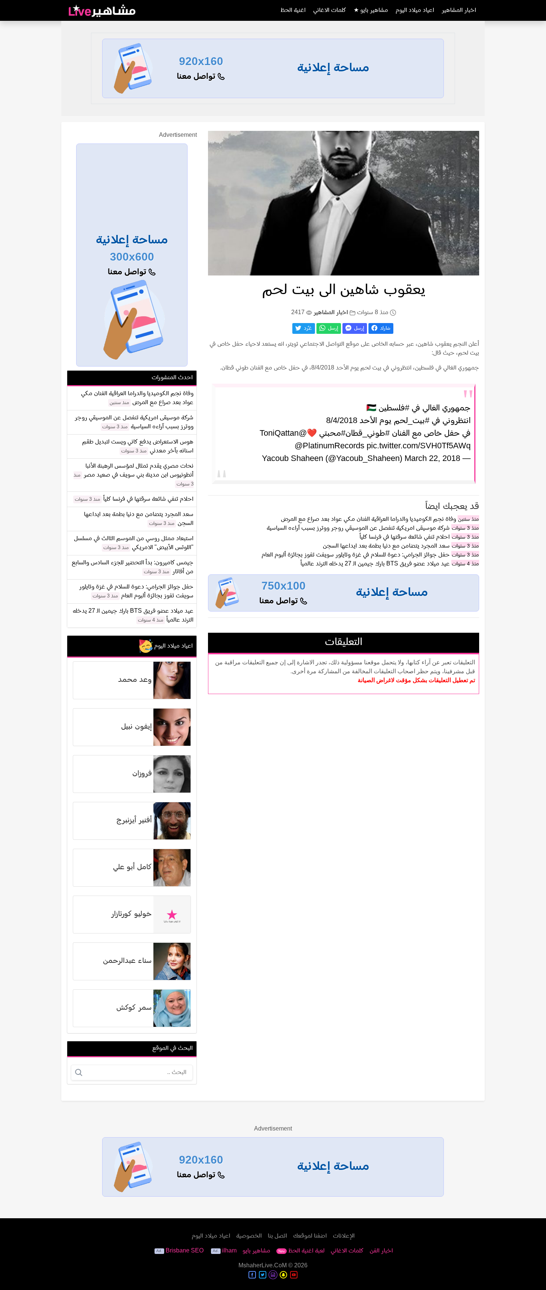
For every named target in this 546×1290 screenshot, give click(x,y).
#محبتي (332, 433)
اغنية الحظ (293, 10)
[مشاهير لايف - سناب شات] (283, 1275)
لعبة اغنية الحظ (301, 1251)
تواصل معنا (197, 76)
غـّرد (307, 328)
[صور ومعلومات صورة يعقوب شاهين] (343, 203)
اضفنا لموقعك (310, 1236)
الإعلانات (344, 1236)
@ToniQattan (283, 433)
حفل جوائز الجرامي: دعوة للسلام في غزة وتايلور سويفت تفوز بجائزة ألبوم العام (355, 555)
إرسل (358, 328)
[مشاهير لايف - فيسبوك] (252, 1275)
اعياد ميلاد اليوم (415, 10)
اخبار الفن (381, 1251)
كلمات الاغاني (329, 10)
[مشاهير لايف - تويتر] (262, 1275)
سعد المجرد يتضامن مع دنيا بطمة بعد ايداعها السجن (386, 546)
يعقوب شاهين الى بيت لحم (343, 290)
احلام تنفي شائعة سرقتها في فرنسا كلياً (405, 537)
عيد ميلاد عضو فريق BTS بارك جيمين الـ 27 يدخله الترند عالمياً (375, 564)
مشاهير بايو (256, 1251)
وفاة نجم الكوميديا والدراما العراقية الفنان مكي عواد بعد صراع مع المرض (368, 519)
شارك (384, 328)
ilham (229, 1251)
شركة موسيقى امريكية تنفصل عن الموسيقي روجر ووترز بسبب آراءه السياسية (358, 528)
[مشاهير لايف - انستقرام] (273, 1275)
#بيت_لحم (411, 421)
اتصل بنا (277, 1236)
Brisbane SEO (185, 1251)
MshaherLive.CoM (262, 1266)
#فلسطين (393, 408)
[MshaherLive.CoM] (102, 10)
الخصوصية (249, 1236)
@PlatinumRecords (329, 446)
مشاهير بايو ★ (371, 10)
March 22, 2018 (432, 459)
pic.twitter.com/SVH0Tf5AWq (419, 446)
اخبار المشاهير (459, 10)
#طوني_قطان (367, 433)
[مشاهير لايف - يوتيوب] (293, 1275)
